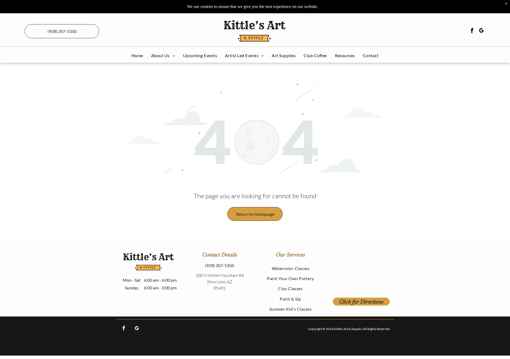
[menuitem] (137, 55)
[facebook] (472, 31)
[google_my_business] (481, 31)
